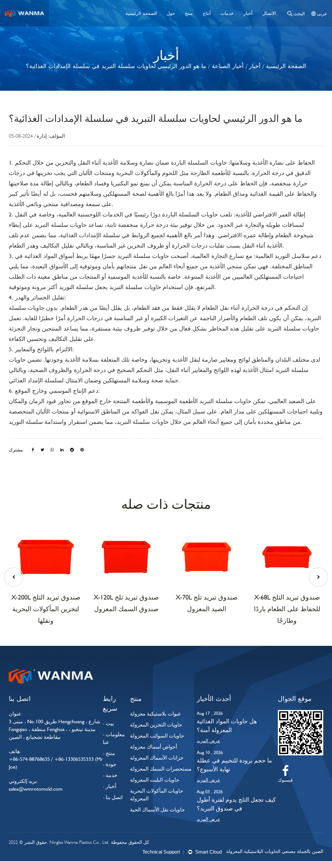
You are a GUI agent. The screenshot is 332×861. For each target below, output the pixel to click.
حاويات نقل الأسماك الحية (157, 810)
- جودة (109, 764)
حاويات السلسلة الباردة (198, 162)
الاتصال (269, 13)
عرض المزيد (208, 740)
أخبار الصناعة (227, 66)
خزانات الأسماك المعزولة (157, 758)
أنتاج (207, 13)
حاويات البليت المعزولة (154, 780)
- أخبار (109, 786)
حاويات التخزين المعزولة (156, 725)
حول (171, 13)
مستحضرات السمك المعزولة (161, 769)
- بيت (108, 723)
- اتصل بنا (113, 797)
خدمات (227, 13)
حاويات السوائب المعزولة (157, 736)
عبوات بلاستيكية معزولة (155, 714)
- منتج (109, 753)
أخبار (248, 13)
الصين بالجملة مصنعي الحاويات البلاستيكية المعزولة (274, 851)
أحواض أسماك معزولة (153, 747)
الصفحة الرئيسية (141, 13)
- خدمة (110, 775)
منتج (189, 13)
